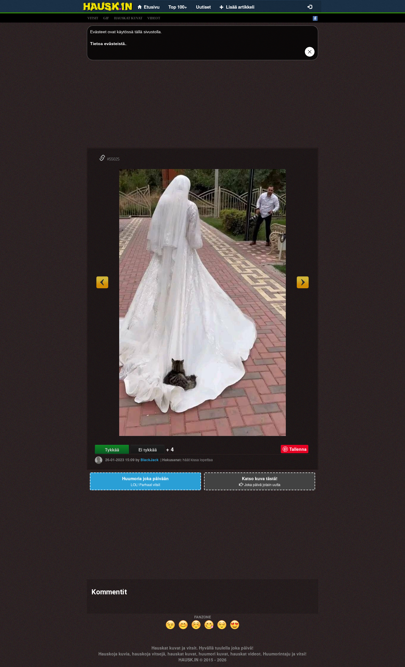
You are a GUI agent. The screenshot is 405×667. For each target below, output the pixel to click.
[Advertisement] (202, 106)
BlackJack (150, 459)
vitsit (92, 18)
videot (153, 18)
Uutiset (203, 7)
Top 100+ (177, 7)
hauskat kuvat (128, 18)
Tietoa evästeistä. (108, 43)
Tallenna (298, 449)
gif (106, 18)
